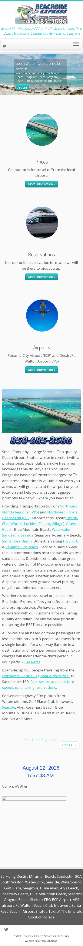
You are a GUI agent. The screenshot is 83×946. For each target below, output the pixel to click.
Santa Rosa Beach (17, 541)
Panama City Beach (22, 546)
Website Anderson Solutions (41, 940)
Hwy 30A (70, 541)
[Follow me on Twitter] (5, 46)
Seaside (26, 535)
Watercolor (61, 529)
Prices (69, 745)
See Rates (32, 661)
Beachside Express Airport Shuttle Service (46, 935)
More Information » (41, 184)
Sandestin (10, 535)
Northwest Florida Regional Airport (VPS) (36, 675)
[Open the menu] (76, 44)
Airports (22, 87)
